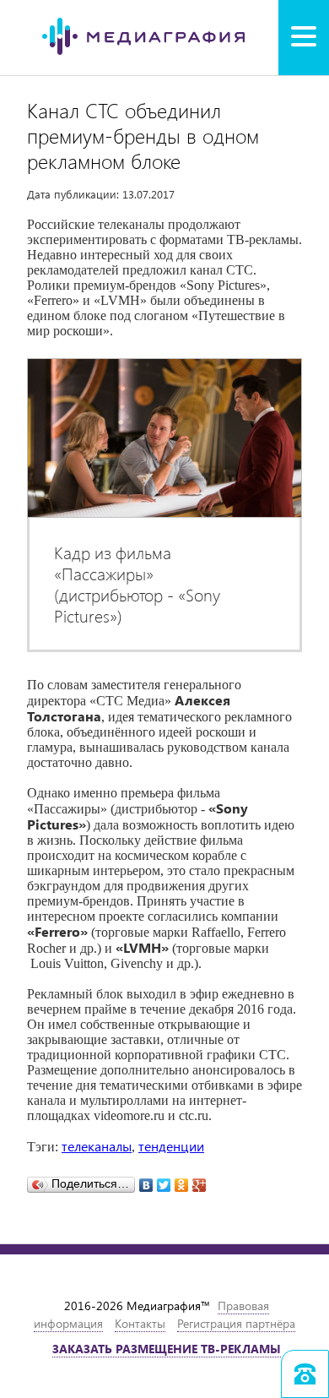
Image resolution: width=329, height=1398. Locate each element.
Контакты (140, 1323)
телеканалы (97, 1146)
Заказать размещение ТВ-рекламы (166, 1349)
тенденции (171, 1146)
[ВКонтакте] (146, 1181)
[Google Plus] (199, 1181)
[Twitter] (164, 1181)
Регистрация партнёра (236, 1323)
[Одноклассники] (182, 1181)
